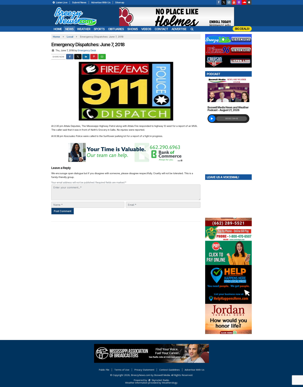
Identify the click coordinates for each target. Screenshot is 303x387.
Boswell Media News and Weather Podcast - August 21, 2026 (228, 109)
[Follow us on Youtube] (234, 2)
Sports (99, 29)
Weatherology (169, 382)
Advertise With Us (100, 2)
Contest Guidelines (169, 369)
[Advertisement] (176, 16)
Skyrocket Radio (160, 380)
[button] (192, 29)
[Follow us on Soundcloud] (244, 2)
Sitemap (119, 2)
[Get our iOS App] (249, 2)
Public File (104, 369)
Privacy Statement (144, 369)
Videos (146, 29)
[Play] (211, 118)
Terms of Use (121, 369)
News (69, 29)
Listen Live (61, 2)
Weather (83, 29)
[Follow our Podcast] (239, 2)
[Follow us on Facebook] (218, 2)
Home (58, 29)
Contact (161, 29)
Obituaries (116, 29)
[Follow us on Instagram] (228, 2)
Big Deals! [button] (242, 29)
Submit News (79, 2)
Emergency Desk (87, 50)
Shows (132, 29)
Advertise (179, 29)
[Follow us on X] (223, 2)
